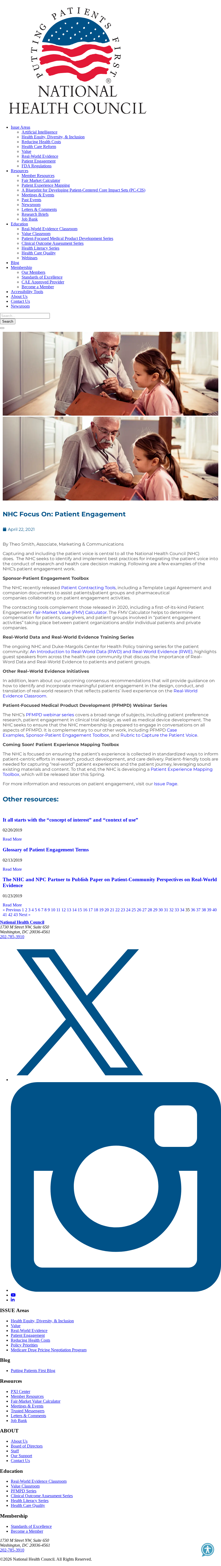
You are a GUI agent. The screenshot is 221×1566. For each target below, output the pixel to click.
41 (5, 914)
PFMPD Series (23, 1491)
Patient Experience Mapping (46, 185)
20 (107, 910)
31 (166, 910)
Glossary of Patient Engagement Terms (46, 849)
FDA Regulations (36, 166)
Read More (12, 839)
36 (193, 910)
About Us (19, 296)
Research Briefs (35, 214)
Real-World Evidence (40, 156)
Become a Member (38, 287)
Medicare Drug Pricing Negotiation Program (49, 1350)
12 (63, 910)
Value (26, 151)
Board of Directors (27, 1446)
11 (58, 910)
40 (214, 910)
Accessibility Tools (27, 291)
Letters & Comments (39, 209)
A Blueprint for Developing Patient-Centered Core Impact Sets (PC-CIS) (83, 190)
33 (177, 910)
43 (15, 914)
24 (128, 910)
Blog (15, 262)
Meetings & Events (38, 195)
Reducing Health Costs (41, 141)
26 (139, 910)
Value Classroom (36, 233)
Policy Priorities (24, 1345)
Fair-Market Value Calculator (35, 1401)
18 (96, 910)
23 (123, 910)
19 (101, 910)
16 (85, 910)
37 (198, 910)
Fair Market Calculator (41, 180)
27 (144, 910)
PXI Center (20, 1391)
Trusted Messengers (27, 1411)
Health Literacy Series (40, 248)
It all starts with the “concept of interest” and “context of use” (70, 820)
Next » (24, 914)
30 (160, 910)
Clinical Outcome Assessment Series (53, 243)
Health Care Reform (39, 146)
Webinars (29, 257)
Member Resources (38, 175)
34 (182, 910)
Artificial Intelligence (39, 132)
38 (204, 910)
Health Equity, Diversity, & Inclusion (53, 137)
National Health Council (22, 922)
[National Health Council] (77, 118)
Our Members (33, 272)
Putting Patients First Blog (33, 1370)
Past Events (31, 199)
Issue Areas (20, 127)
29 (155, 910)
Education (19, 224)
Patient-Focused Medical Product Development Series (67, 238)
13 (69, 910)
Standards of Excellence (42, 277)
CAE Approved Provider (43, 282)
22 (117, 910)
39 (209, 910)
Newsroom (31, 204)
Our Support (21, 1455)
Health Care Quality (39, 253)
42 (10, 914)
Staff (15, 1451)
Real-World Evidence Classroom (49, 228)
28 (150, 910)
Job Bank (30, 219)
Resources (19, 170)
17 (90, 910)
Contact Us (20, 301)
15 (80, 910)
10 (53, 910)
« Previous (12, 910)
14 (74, 910)
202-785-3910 (12, 936)
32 (171, 910)
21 (112, 910)
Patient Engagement (39, 161)
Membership (21, 267)
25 (134, 910)
